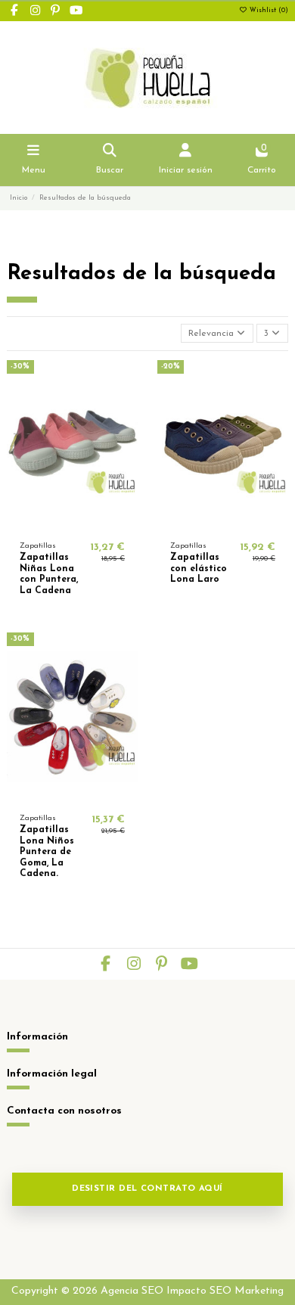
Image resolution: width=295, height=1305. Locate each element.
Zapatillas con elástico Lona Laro (198, 568)
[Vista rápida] (90, 524)
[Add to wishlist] (54, 524)
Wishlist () (267, 11)
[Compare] (72, 524)
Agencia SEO (132, 1291)
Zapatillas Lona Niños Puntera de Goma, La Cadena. (47, 851)
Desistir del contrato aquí (147, 1189)
